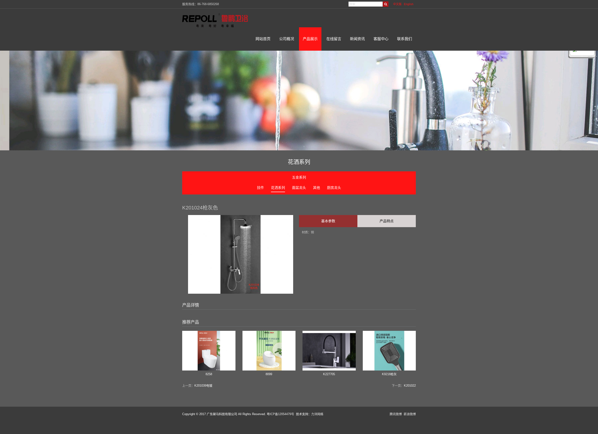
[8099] (269, 369)
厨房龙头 (334, 188)
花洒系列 (278, 188)
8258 (209, 374)
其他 (316, 188)
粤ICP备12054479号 (280, 414)
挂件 (260, 188)
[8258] (208, 369)
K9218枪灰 (389, 374)
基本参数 (328, 221)
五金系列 (299, 177)
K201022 (410, 385)
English (408, 4)
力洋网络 (317, 414)
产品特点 (387, 221)
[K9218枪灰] (389, 369)
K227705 (329, 374)
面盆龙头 (299, 188)
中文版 (397, 4)
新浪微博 (410, 414)
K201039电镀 (203, 385)
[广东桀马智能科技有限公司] (218, 20)
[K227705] (329, 369)
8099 (269, 374)
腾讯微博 (396, 414)
